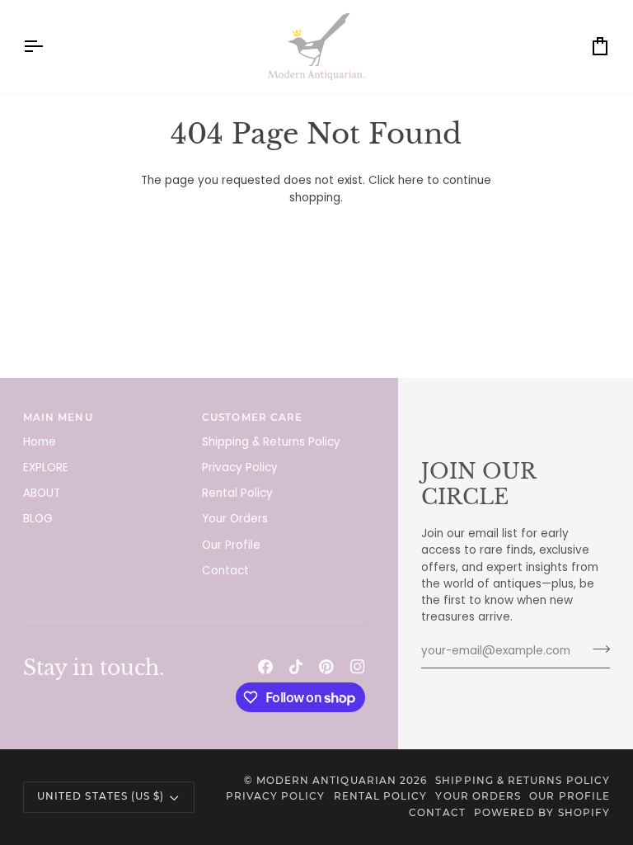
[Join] (596, 649)
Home (39, 442)
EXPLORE (45, 467)
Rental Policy (237, 493)
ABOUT (41, 493)
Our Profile (231, 545)
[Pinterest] (326, 666)
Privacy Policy (240, 467)
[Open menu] (48, 46)
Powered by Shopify (542, 813)
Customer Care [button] (252, 417)
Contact (225, 570)
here (411, 180)
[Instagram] (357, 666)
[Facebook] (265, 666)
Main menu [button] (58, 417)
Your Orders (235, 518)
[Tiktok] (295, 666)
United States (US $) (100, 796)
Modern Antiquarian (326, 780)
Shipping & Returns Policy (271, 442)
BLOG (38, 518)
